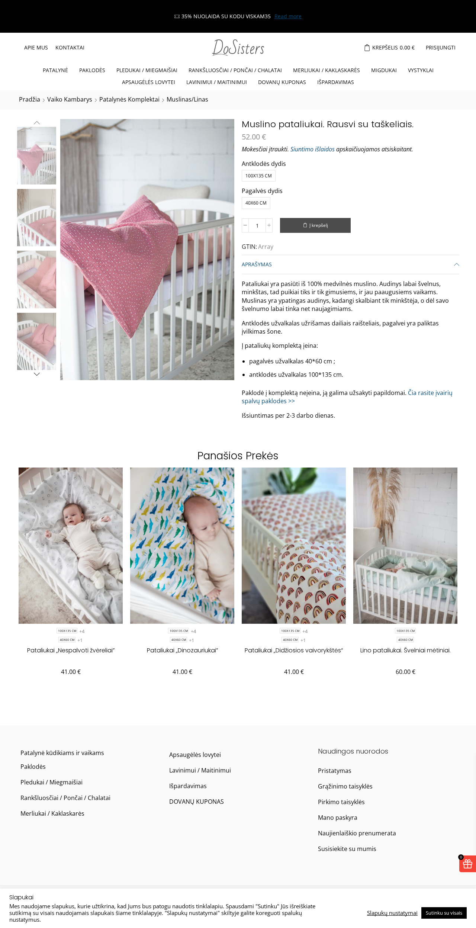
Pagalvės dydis (262, 191)
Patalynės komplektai (129, 99)
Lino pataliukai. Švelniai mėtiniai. (405, 650)
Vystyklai (421, 70)
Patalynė (55, 70)
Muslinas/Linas (187, 99)
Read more (288, 16)
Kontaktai (69, 47)
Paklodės (92, 70)
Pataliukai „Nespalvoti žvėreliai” (71, 650)
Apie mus (36, 47)
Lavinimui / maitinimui (216, 82)
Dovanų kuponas (282, 82)
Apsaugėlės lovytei (148, 82)
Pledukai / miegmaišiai (146, 70)
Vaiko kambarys (69, 99)
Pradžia (29, 99)
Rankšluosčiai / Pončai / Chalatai (235, 70)
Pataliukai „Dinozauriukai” (182, 650)
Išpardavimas (335, 82)
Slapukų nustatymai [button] (392, 912)
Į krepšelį (318, 225)
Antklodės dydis (264, 164)
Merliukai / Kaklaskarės (326, 70)
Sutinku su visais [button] (444, 912)
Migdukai (384, 70)
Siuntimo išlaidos (312, 149)
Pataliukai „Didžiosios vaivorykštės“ (294, 650)
